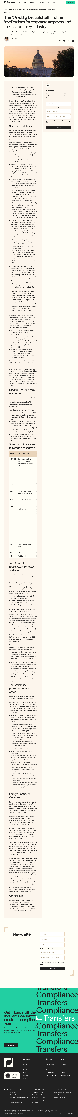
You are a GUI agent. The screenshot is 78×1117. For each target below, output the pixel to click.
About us (25, 1064)
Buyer (19, 2)
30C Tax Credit (35, 1102)
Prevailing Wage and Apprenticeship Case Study (63, 1092)
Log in (63, 2)
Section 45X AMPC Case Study (38, 1089)
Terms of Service (64, 1064)
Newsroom (25, 1075)
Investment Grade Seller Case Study (61, 1089)
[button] (33, 2)
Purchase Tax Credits (50, 1064)
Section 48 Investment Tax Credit (38, 1097)
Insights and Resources (51, 1075)
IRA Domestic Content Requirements (61, 1100)
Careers (25, 1067)
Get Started (70, 2)
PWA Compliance (50, 1072)
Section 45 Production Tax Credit (38, 1094)
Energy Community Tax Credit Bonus (61, 1097)
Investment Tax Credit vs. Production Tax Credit (19, 1097)
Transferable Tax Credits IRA (15, 1094)
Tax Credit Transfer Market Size (16, 1102)
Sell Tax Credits (49, 1067)
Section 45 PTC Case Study (37, 1092)
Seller (25, 2)
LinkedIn (25, 1078)
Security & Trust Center (66, 1075)
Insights (10, 9)
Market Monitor (13, 1092)
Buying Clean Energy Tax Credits (16, 1089)
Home (5, 9)
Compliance (48, 1070)
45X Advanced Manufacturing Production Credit (41, 1100)
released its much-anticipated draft (19, 103)
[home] (10, 2)
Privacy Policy (64, 1067)
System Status (64, 1072)
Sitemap (63, 1070)
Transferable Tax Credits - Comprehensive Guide (19, 1100)
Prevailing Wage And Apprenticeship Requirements (64, 1094)
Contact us (25, 1070)
